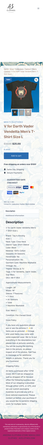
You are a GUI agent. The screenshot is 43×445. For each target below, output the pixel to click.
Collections (15, 204)
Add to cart (16, 156)
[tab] (21, 211)
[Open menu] (38, 8)
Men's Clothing (13, 122)
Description (10, 211)
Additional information (15, 215)
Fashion (22, 204)
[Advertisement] (21, 39)
